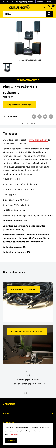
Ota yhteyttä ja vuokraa (19, 104)
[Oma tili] (44, 7)
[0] (50, 7)
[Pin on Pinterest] (39, 116)
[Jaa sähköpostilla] (51, 116)
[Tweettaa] (45, 116)
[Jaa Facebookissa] (34, 116)
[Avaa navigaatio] (4, 7)
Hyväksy (11, 440)
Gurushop (8, 97)
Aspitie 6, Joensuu (46, 1)
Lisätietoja (15, 434)
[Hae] (49, 14)
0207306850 (10, 1)
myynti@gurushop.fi (27, 1)
